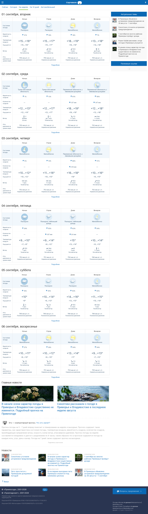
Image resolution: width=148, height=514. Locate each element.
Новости (6, 450)
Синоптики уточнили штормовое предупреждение (23, 457)
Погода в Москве (118, 502)
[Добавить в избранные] (80, 2)
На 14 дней (34, 7)
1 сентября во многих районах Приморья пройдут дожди (96, 458)
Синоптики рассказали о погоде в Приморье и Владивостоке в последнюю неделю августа (81, 407)
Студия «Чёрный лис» (126, 510)
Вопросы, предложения (129, 491)
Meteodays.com (117, 504)
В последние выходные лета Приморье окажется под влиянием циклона (60, 473)
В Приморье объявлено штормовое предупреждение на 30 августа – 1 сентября (96, 473)
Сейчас (5, 7)
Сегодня (13, 7)
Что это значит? (43, 423)
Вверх (6, 482)
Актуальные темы (129, 14)
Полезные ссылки (129, 63)
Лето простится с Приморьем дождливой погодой (21, 473)
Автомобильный (48, 7)
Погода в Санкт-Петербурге (122, 506)
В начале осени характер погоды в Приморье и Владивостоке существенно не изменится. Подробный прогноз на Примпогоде (28, 408)
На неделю (23, 7)
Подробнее (55, 65)
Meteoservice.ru (136, 502)
